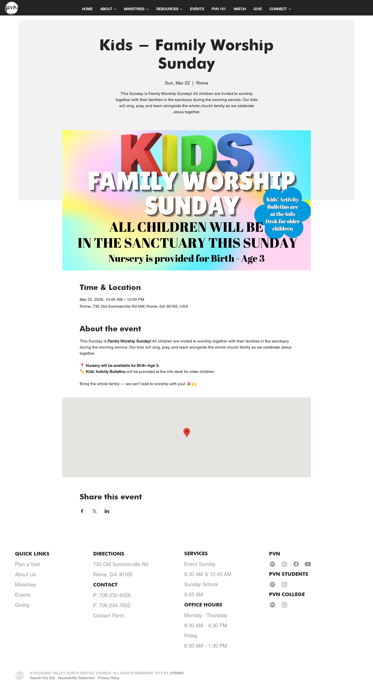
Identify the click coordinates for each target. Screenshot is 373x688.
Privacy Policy (109, 678)
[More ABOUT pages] (115, 9)
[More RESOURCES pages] (181, 9)
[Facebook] (296, 564)
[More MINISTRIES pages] (147, 9)
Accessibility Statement (76, 678)
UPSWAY (176, 673)
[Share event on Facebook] (82, 511)
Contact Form (108, 616)
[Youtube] (307, 564)
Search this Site (42, 678)
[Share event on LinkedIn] (107, 511)
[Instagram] (284, 564)
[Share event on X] (94, 511)
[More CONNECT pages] (290, 9)
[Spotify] (272, 564)
